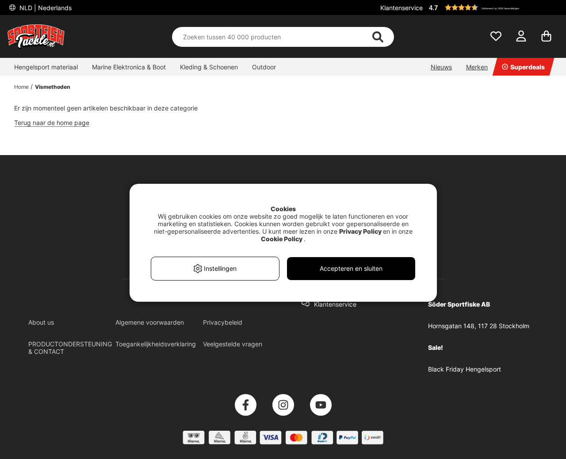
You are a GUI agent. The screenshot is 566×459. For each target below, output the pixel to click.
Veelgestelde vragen (232, 344)
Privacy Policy (360, 231)
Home (21, 86)
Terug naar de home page (51, 122)
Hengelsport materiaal (46, 67)
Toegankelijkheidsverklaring (155, 344)
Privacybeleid (222, 322)
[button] (492, 7)
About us (41, 322)
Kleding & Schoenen (209, 67)
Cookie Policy (281, 239)
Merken (477, 67)
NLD (45, 7)
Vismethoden (52, 86)
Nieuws (441, 67)
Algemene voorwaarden (149, 322)
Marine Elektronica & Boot (129, 67)
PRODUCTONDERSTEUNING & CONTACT (70, 347)
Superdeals (527, 67)
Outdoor (264, 67)
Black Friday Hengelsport (464, 369)
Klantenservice (401, 7)
